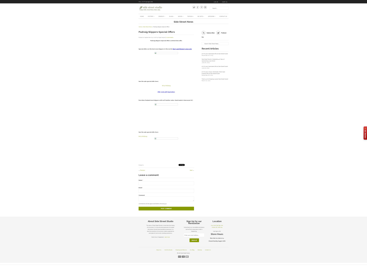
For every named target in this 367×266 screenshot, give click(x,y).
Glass (171, 16)
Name (141, 180)
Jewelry (161, 16)
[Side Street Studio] (152, 8)
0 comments (169, 37)
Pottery (151, 16)
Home (142, 16)
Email (141, 187)
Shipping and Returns (181, 250)
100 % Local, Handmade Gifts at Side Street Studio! (215, 53)
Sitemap (200, 250)
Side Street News (183, 21)
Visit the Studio (168, 250)
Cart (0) (224, 2)
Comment (142, 195)
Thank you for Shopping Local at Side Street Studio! (215, 79)
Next (191, 170)
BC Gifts (201, 16)
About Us (158, 250)
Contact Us (223, 16)
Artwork (211, 16)
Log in (216, 2)
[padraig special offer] (166, 114)
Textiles (190, 16)
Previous (142, 170)
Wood (180, 16)
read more (167, 237)
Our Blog (192, 250)
